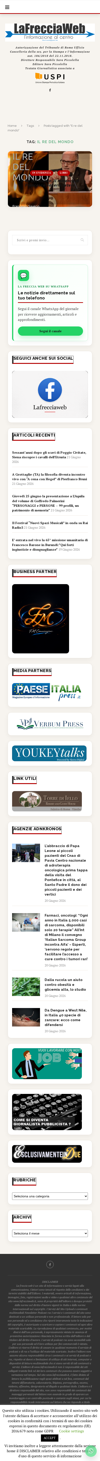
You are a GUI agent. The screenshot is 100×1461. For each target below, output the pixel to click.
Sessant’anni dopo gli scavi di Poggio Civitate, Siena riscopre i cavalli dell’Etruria (49, 454)
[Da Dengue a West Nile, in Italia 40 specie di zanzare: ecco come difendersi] (26, 1017)
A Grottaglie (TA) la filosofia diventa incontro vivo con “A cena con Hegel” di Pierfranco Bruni (49, 476)
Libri (63, 173)
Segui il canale (50, 331)
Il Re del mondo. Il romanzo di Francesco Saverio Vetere (50, 183)
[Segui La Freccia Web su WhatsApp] (91, 1451)
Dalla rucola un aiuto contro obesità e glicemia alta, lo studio (65, 985)
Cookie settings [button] (71, 1431)
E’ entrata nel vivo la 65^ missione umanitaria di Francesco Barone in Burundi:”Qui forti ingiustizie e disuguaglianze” (50, 545)
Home (12, 125)
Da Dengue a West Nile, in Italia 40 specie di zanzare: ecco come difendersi (66, 1017)
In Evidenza (41, 173)
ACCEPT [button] (50, 1438)
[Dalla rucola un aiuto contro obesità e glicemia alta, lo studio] (26, 987)
